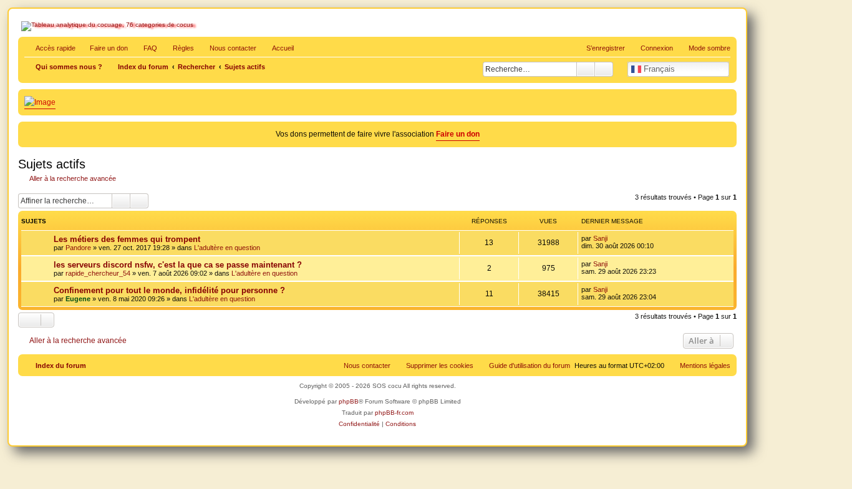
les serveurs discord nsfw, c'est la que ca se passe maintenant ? (178, 264)
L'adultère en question (227, 247)
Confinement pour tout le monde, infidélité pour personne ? (169, 290)
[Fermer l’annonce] (728, 128)
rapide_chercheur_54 (97, 273)
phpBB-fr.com (394, 412)
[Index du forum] (74, 53)
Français (658, 69)
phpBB (349, 401)
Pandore (78, 247)
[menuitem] (144, 48)
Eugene (77, 299)
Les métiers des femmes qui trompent (127, 239)
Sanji (600, 238)
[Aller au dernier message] (613, 238)
